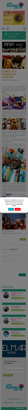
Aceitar (11, 209)
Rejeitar (18, 209)
